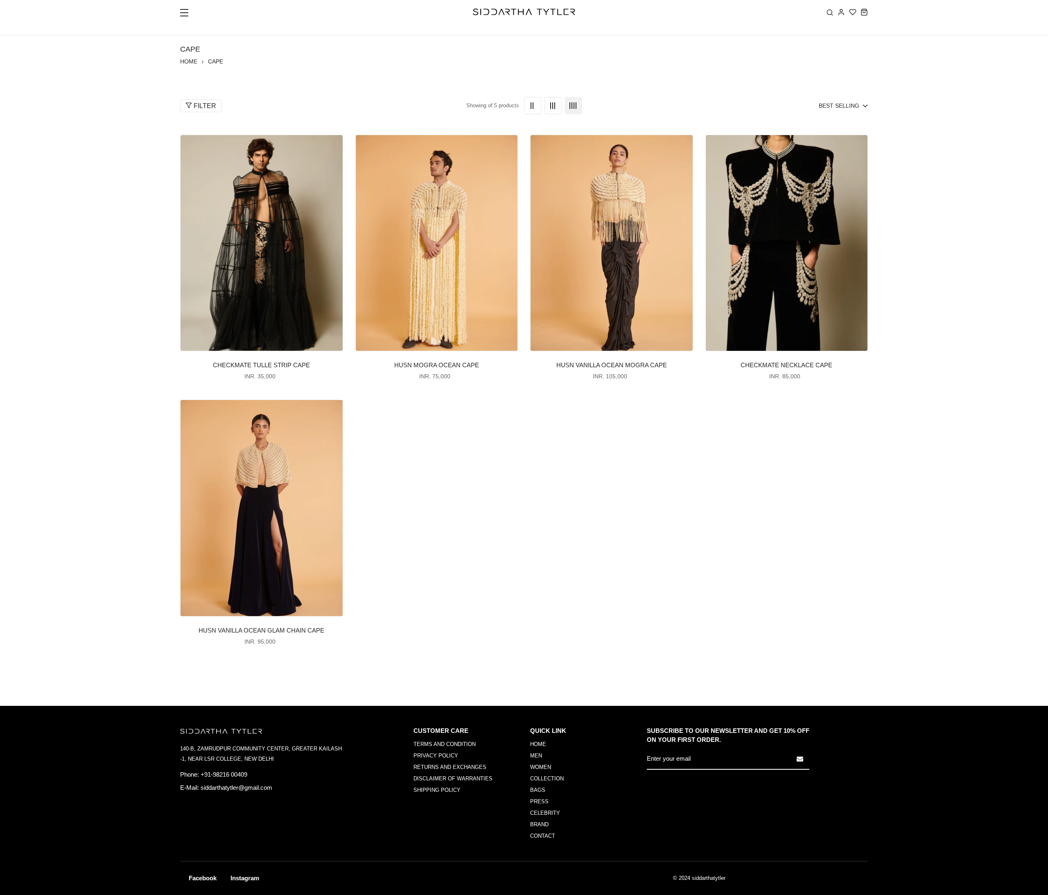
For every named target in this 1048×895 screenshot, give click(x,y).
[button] (189, 15)
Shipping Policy (437, 790)
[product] (262, 243)
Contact (542, 836)
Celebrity (545, 813)
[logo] (524, 12)
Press (539, 801)
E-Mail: (189, 787)
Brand (539, 824)
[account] (841, 12)
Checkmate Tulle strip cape (261, 365)
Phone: (189, 774)
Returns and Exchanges (449, 767)
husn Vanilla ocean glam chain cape (261, 630)
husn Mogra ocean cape (436, 365)
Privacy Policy (435, 756)
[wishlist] (852, 12)
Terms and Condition (444, 744)
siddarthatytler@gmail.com (236, 787)
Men (536, 756)
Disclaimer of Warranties (452, 778)
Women (540, 767)
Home (188, 61)
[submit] (800, 759)
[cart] (864, 12)
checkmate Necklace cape (786, 365)
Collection (547, 778)
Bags (537, 790)
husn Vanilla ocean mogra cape (611, 365)
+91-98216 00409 (224, 774)
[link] (532, 105)
